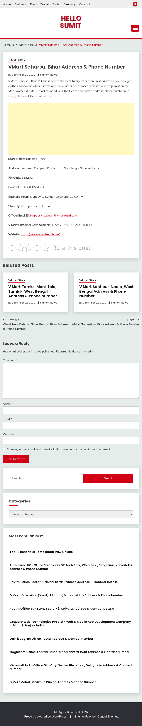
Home (7, 4)
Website (8, 434)
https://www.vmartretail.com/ (40, 234)
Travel (44, 4)
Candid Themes (107, 716)
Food (33, 4)
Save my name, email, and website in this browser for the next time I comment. (59, 449)
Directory (69, 4)
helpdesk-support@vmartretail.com (53, 215)
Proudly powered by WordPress (45, 716)
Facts (56, 4)
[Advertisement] (71, 129)
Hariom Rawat (49, 74)
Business (20, 4)
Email (7, 419)
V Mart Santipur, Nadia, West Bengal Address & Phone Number (106, 291)
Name (8, 404)
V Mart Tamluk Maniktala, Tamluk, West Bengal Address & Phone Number (32, 291)
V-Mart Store (16, 59)
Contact (84, 4)
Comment (10, 360)
